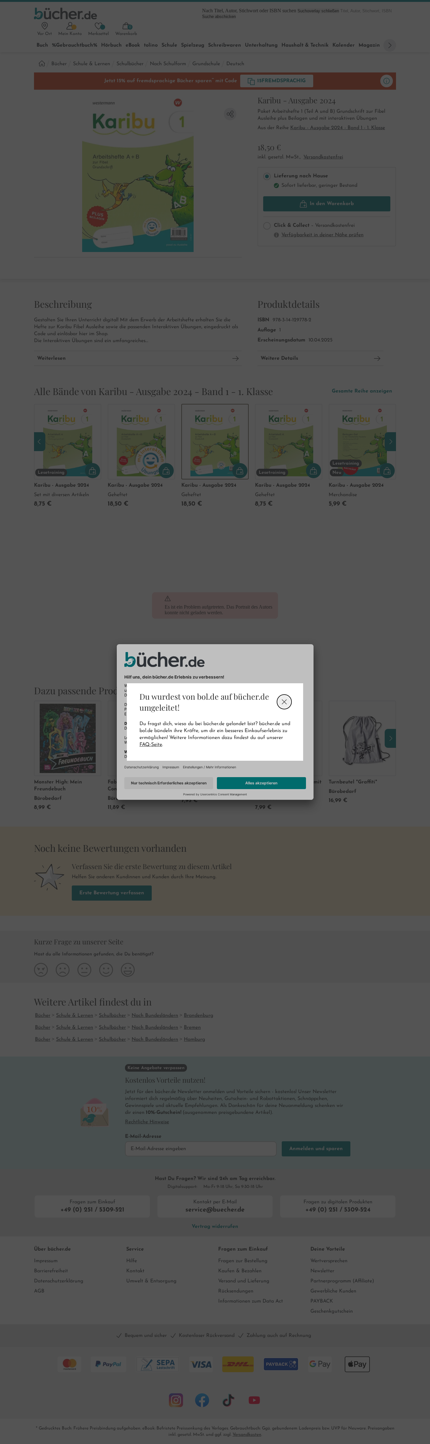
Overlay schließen (284, 702)
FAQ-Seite (150, 744)
